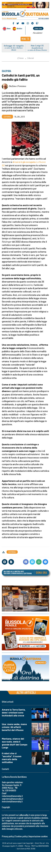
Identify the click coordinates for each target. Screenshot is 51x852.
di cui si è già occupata (24, 162)
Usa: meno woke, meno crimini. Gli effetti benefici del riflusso (14, 727)
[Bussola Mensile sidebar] (25, 633)
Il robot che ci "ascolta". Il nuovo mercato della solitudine (11, 757)
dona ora (38, 28)
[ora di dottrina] (25, 668)
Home (21, 58)
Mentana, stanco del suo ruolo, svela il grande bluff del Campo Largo (14, 743)
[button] (25, 39)
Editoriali (30, 58)
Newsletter (37, 32)
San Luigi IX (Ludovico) (37, 46)
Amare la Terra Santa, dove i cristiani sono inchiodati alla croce (14, 712)
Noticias (19, 28)
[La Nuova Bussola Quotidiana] (25, 14)
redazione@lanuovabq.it (12, 796)
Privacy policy (8, 836)
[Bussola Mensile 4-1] (25, 598)
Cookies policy (21, 836)
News (9, 28)
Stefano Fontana (17, 86)
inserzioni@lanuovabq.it (12, 801)
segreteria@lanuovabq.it (12, 798)
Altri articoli (26, 692)
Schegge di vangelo (14, 45)
